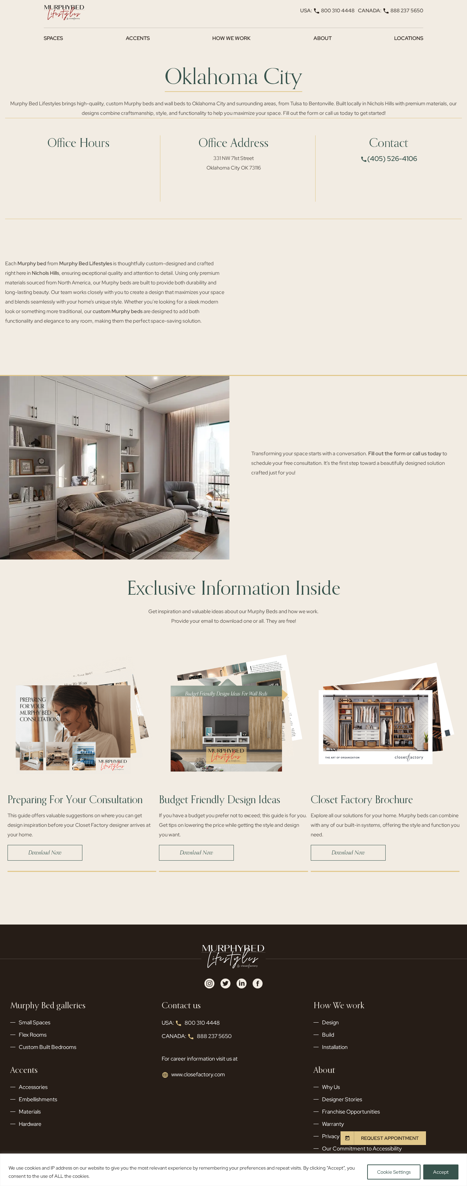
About (322, 38)
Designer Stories (342, 1099)
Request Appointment (390, 1138)
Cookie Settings (394, 1172)
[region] (233, 1170)
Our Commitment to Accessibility (362, 1148)
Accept (441, 1172)
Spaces (53, 38)
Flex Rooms (32, 1034)
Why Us (331, 1087)
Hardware (30, 1124)
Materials (30, 1111)
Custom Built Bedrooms (47, 1047)
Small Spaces (34, 1022)
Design (330, 1022)
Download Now (45, 852)
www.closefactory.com (198, 1074)
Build (328, 1034)
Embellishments (38, 1099)
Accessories (33, 1087)
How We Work (231, 38)
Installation (335, 1047)
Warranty (333, 1124)
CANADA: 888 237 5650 (390, 10)
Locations (408, 38)
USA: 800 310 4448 (327, 10)
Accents (138, 38)
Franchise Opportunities (351, 1111)
